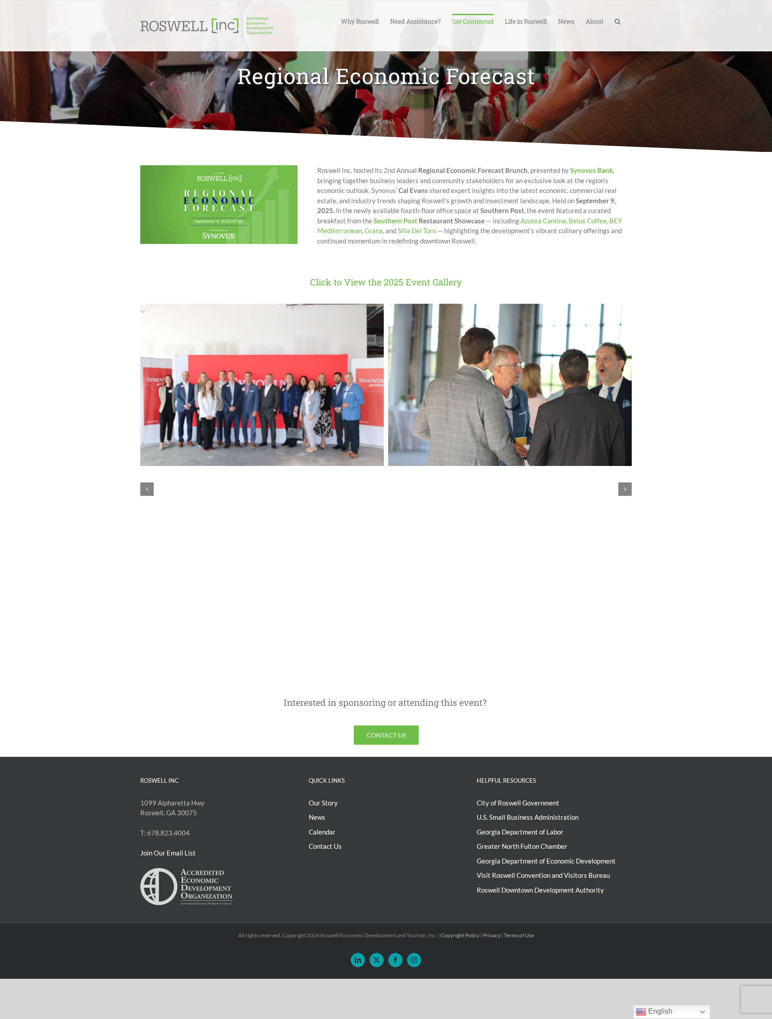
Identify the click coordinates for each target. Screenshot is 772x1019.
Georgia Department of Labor (520, 832)
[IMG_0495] (510, 308)
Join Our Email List (168, 853)
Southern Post (395, 221)
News (317, 818)
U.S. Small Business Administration (528, 818)
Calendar (322, 832)
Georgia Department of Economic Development (546, 861)
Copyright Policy (460, 935)
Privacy (491, 935)
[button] (618, 20)
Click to (326, 282)
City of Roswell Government (518, 803)
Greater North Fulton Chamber (522, 847)
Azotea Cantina (543, 221)
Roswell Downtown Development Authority (540, 890)
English (659, 1011)
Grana (374, 230)
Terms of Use (519, 935)
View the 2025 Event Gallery (403, 282)
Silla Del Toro (417, 230)
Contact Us (325, 847)
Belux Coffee (588, 221)
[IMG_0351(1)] (262, 308)
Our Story (323, 803)
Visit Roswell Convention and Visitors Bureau (543, 876)
